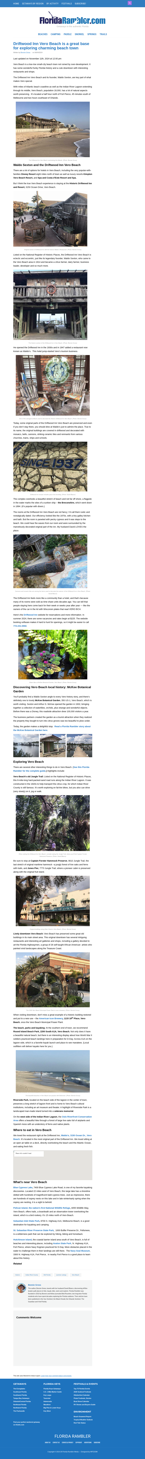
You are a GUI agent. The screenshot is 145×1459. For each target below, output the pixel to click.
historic (17, 1275)
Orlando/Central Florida (22, 1401)
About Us (47, 1442)
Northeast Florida (19, 1404)
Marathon (47, 1404)
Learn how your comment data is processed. (56, 1376)
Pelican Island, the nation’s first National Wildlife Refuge (41, 1208)
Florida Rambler (73, 1436)
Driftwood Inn (30, 615)
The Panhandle (19, 1411)
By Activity (53, 3)
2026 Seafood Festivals (82, 1392)
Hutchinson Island (22, 1239)
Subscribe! (80, 3)
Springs (91, 34)
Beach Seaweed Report (82, 1416)
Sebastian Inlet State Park (26, 1221)
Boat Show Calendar (81, 1401)
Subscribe (97, 1442)
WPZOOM (93, 1452)
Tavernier (47, 1398)
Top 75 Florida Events (82, 1389)
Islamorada (48, 1401)
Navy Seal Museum (80, 1251)
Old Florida (47, 1275)
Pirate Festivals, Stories (82, 1398)
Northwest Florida (20, 1408)
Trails (103, 34)
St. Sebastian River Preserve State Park (33, 1230)
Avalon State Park (62, 1243)
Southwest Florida (20, 1395)
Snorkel (79, 34)
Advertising (88, 1442)
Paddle (68, 34)
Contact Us (56, 1442)
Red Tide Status (80, 1423)
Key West (47, 1411)
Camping (55, 34)
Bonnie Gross (25, 52)
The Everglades (19, 1389)
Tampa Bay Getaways (21, 1398)
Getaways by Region (33, 3)
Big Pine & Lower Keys (52, 1408)
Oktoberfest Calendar (82, 1395)
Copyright (78, 1442)
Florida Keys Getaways (52, 1389)
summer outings (61, 1275)
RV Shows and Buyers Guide (84, 1404)
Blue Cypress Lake (22, 1187)
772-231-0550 (20, 626)
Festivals (67, 3)
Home (16, 3)
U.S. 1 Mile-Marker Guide (53, 1392)
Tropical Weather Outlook (83, 1420)
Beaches (42, 34)
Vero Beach (75, 1275)
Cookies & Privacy (67, 1442)
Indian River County (32, 1275)
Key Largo (47, 1395)
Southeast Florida (20, 1392)
